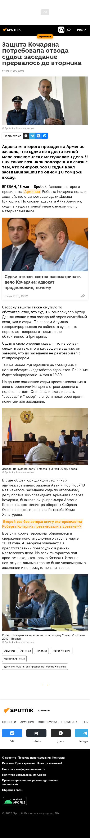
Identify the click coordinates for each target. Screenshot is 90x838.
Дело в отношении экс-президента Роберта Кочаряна (35, 666)
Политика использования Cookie (24, 775)
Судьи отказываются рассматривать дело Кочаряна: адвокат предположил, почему (43, 282)
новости (9, 722)
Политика (41, 650)
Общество (9, 650)
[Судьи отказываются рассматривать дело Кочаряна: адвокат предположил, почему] (45, 244)
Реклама (8, 763)
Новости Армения (14, 658)
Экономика (47, 722)
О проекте (9, 757)
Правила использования (34, 757)
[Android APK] (15, 801)
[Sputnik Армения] (12, 31)
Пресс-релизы (25, 763)
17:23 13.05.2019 (13, 71)
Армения (26, 650)
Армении (32, 191)
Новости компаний (49, 763)
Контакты (58, 757)
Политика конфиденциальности (23, 769)
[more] (83, 296)
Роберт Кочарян (61, 650)
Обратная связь (12, 790)
